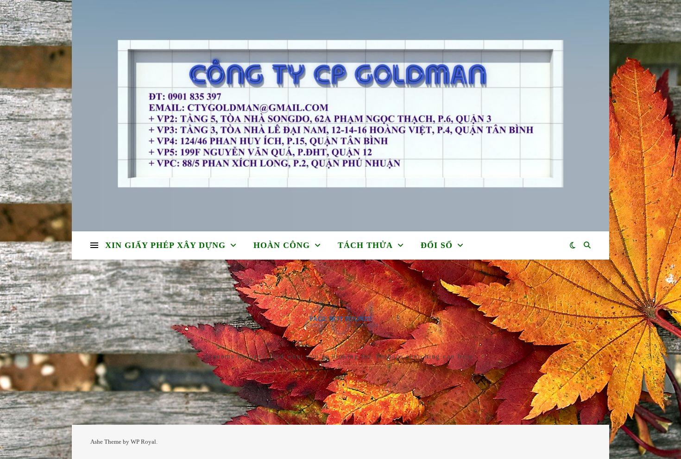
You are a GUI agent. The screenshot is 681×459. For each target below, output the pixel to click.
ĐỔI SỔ (437, 245)
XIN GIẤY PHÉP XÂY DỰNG (165, 245)
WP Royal (143, 441)
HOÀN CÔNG (281, 245)
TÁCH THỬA (365, 245)
